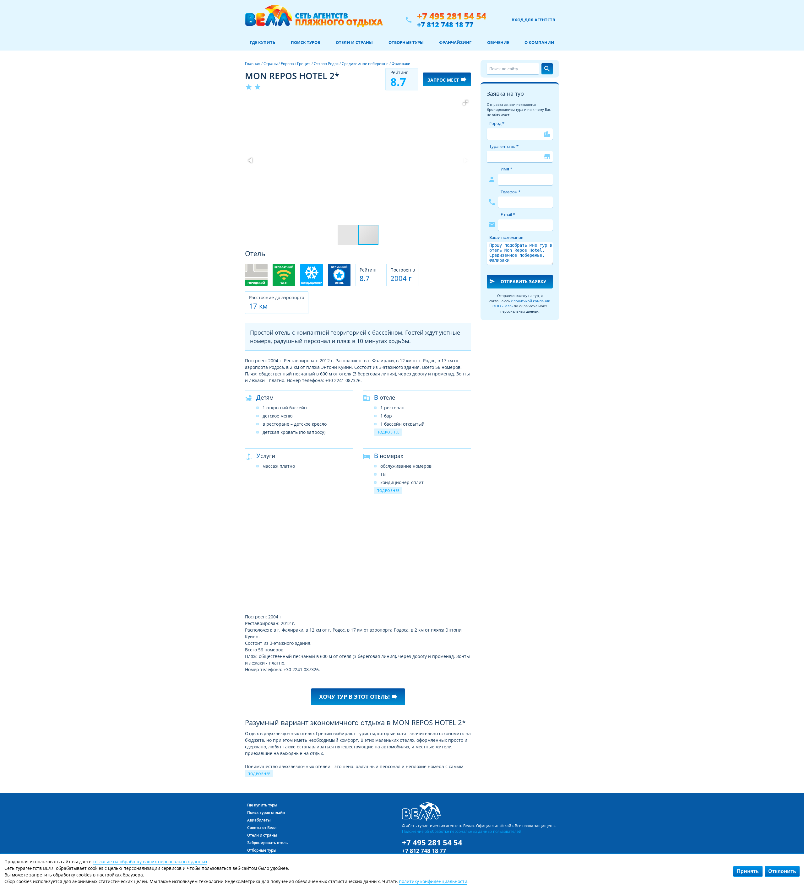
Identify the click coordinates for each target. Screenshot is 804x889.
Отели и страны (354, 42)
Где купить (262, 42)
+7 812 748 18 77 (445, 24)
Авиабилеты (259, 820)
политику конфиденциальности (433, 881)
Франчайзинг (455, 42)
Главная (252, 63)
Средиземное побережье (365, 63)
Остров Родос (326, 63)
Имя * (506, 169)
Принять (748, 871)
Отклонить (782, 871)
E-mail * (508, 214)
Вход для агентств (533, 20)
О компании (539, 42)
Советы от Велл (261, 827)
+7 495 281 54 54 (451, 16)
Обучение (498, 42)
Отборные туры (406, 42)
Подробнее (388, 432)
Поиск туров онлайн (266, 812)
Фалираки (401, 63)
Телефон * (510, 192)
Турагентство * (504, 146)
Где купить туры (262, 805)
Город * (496, 123)
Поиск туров (305, 42)
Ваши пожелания (506, 237)
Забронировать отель (267, 842)
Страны (270, 63)
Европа (287, 63)
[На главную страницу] (314, 20)
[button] (465, 103)
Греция (304, 63)
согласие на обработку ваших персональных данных (150, 862)
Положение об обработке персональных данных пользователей (461, 831)
